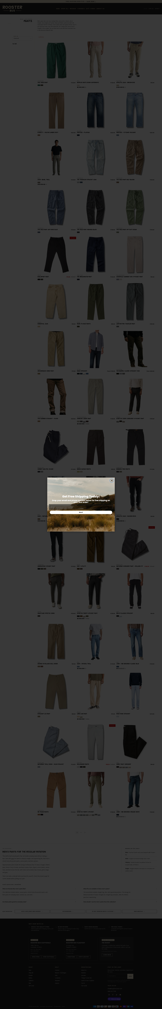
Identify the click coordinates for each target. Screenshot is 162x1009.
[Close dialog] (112, 480)
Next (81, 512)
